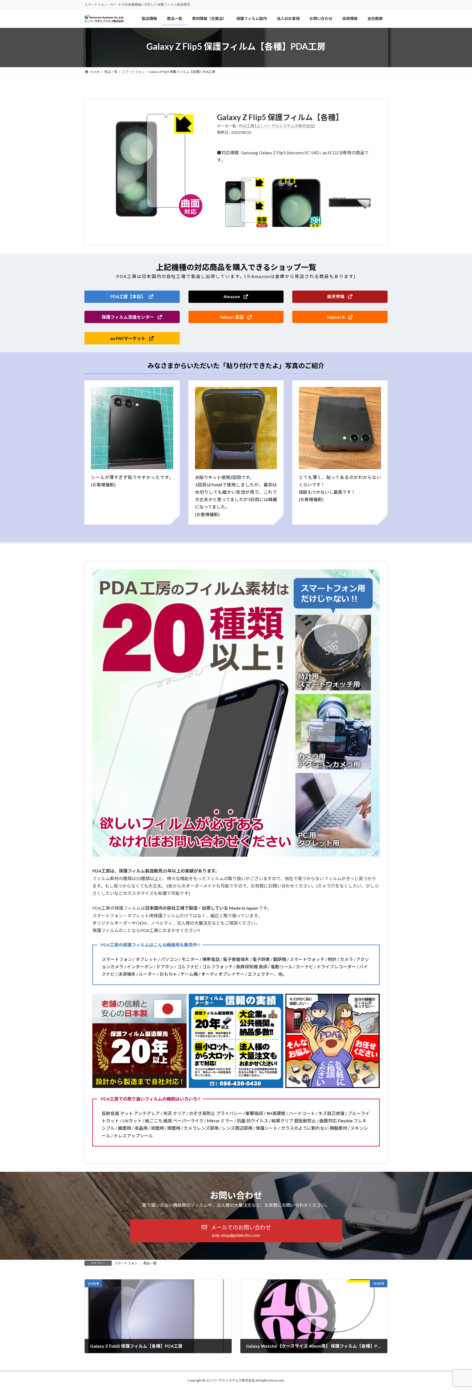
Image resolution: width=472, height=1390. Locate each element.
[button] (132, 297)
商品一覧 (150, 1263)
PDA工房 (246, 125)
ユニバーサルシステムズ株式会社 (285, 125)
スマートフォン (125, 1263)
